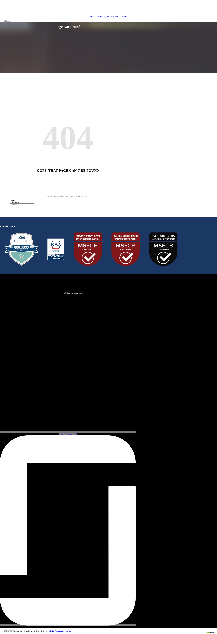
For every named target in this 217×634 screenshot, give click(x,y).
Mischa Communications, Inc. (60, 631)
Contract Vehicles (65, 9)
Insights (81, 9)
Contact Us (95, 9)
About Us (32, 9)
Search (12, 200)
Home (7, 9)
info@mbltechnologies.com (73, 293)
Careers (46, 9)
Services (18, 9)
